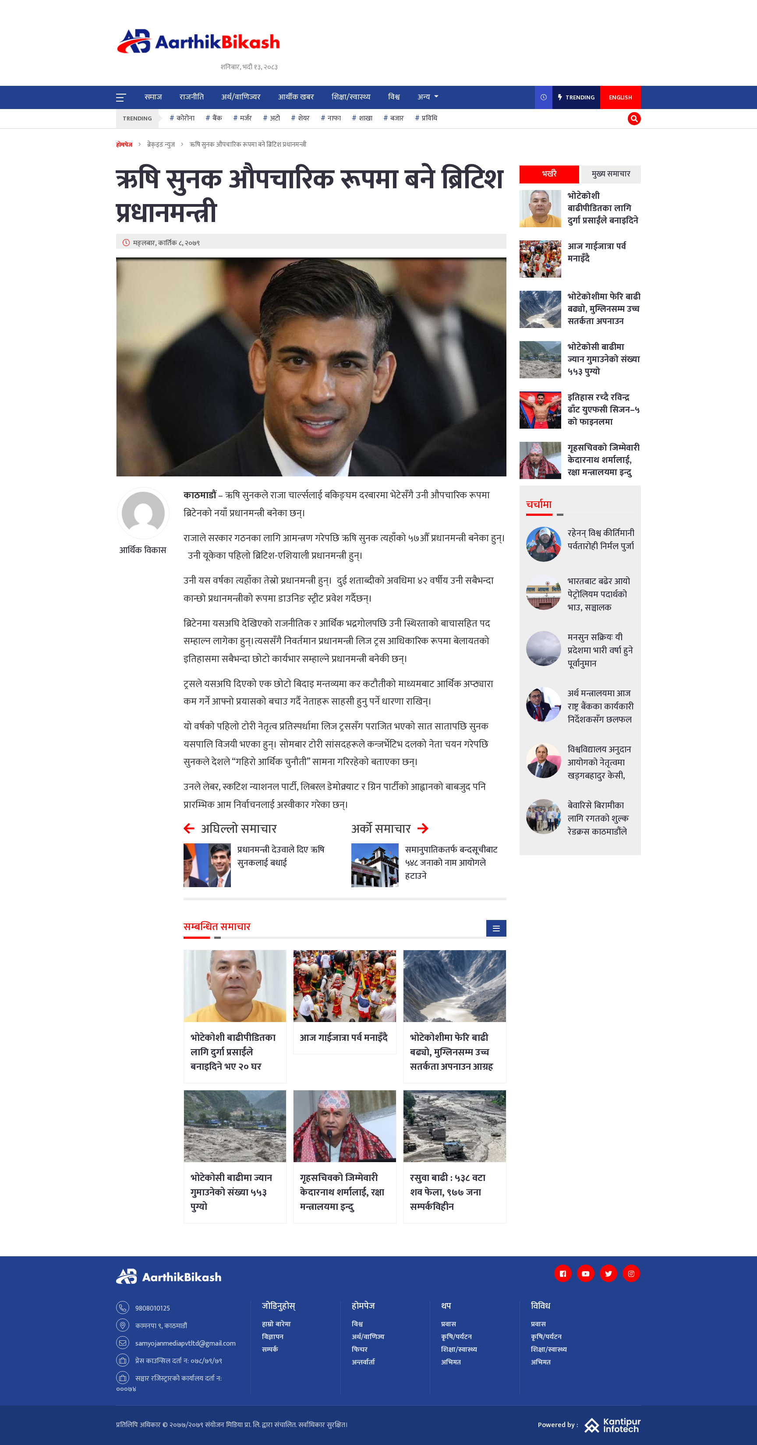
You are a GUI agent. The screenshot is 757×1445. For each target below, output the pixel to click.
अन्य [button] (424, 97)
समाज (153, 97)
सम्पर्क (270, 1350)
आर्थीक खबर (296, 97)
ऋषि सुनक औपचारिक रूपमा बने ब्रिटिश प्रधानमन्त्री (309, 197)
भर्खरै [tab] (549, 174)
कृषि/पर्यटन (456, 1337)
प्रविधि (429, 118)
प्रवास (448, 1324)
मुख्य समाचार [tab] (611, 174)
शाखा (365, 118)
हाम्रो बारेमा (276, 1324)
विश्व (394, 97)
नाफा (334, 118)
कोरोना (186, 118)
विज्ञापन (272, 1337)
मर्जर (246, 118)
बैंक (217, 118)
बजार (397, 118)
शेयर (304, 118)
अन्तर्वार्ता (363, 1362)
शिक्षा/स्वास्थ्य (351, 97)
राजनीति (192, 97)
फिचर (360, 1350)
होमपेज (124, 145)
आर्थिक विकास (143, 550)
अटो (275, 118)
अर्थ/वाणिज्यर (241, 97)
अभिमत (451, 1362)
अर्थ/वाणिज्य (368, 1337)
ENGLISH (620, 97)
